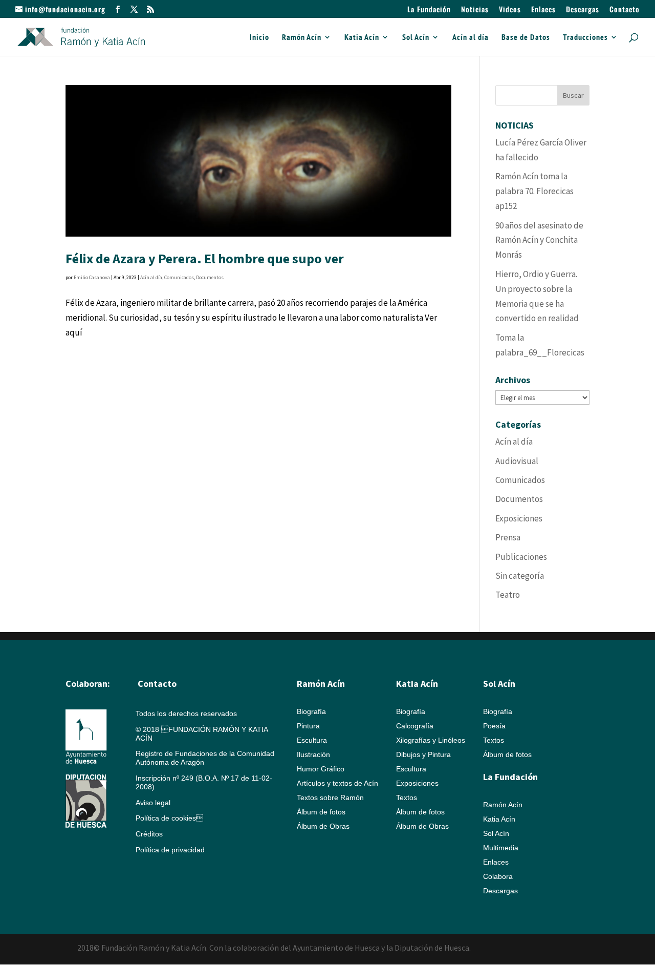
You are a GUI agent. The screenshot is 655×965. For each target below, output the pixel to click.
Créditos (149, 834)
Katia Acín (361, 37)
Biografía (311, 711)
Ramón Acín (301, 37)
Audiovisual (516, 461)
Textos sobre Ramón (330, 797)
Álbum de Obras (323, 826)
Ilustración (313, 754)
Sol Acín (415, 37)
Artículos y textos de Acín (337, 783)
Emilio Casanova (92, 277)
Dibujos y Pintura (423, 754)
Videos (510, 10)
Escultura (312, 740)
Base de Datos (525, 37)
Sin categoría (519, 575)
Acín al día (470, 37)
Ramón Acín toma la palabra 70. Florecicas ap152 (534, 191)
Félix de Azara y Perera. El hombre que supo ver (205, 258)
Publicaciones (521, 556)
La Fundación (429, 10)
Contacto (624, 10)
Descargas (582, 10)
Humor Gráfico (320, 769)
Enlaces (543, 10)
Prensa (507, 537)
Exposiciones (518, 518)
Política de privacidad (170, 850)
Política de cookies (169, 818)
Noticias (475, 10)
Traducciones (585, 37)
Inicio (259, 37)
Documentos (210, 277)
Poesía (494, 726)
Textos (406, 797)
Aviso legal (153, 803)
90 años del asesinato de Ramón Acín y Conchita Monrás (539, 240)
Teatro (507, 594)
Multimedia (500, 848)
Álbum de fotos (321, 812)
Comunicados (179, 277)
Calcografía (414, 726)
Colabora (498, 876)
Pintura (308, 726)
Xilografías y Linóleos (430, 740)
